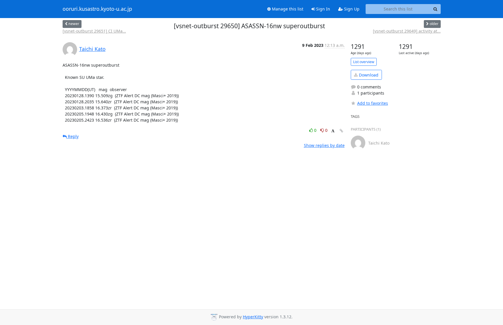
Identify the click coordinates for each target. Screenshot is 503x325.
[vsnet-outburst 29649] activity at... (407, 31)
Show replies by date (324, 145)
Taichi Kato (92, 48)
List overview (363, 61)
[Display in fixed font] (333, 131)
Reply (73, 136)
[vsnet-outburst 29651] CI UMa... (94, 31)
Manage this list (287, 9)
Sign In (322, 9)
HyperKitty (253, 316)
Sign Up (351, 9)
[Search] (435, 9)
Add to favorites (372, 103)
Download (368, 75)
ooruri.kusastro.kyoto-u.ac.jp (97, 9)
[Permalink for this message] (341, 131)
